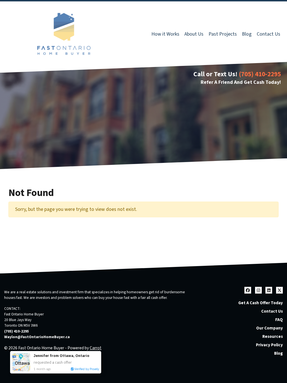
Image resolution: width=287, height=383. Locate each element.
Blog (247, 34)
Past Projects (223, 34)
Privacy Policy (269, 345)
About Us (193, 34)
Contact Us (268, 34)
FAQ (279, 320)
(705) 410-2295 (260, 74)
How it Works (165, 34)
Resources (272, 336)
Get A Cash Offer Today (260, 303)
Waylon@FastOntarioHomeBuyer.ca (37, 337)
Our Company (269, 328)
